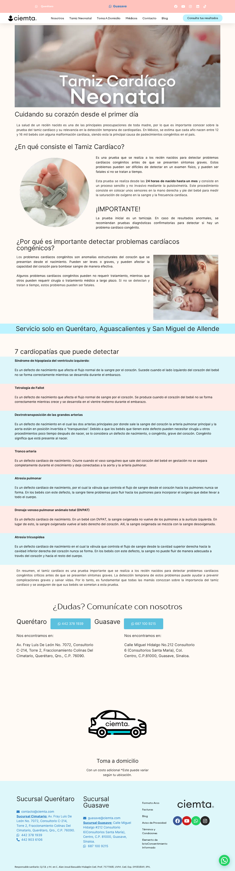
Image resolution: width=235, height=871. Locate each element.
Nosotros (57, 18)
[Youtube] (186, 820)
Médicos (131, 18)
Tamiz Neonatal (80, 18)
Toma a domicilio (108, 18)
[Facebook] (177, 820)
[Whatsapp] (195, 820)
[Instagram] (205, 820)
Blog (165, 18)
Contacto (149, 18)
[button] (224, 860)
